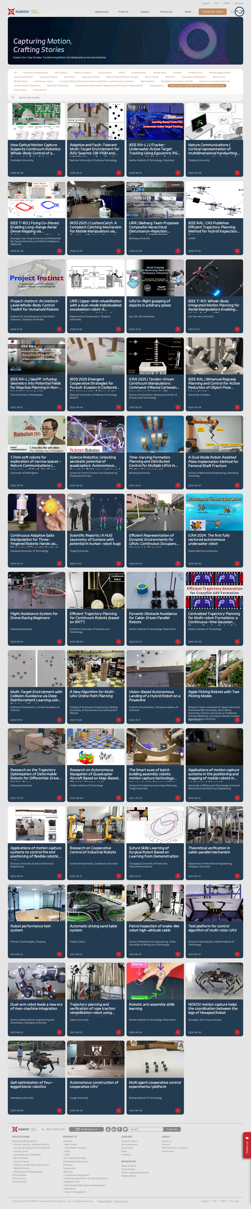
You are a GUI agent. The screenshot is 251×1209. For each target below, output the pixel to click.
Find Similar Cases (212, 11)
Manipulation (148, 81)
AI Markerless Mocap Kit (75, 1161)
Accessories (69, 1168)
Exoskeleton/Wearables (194, 77)
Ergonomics (20, 90)
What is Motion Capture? (175, 1147)
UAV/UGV (170, 77)
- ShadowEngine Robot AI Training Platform (85, 1178)
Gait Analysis (61, 72)
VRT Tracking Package (74, 1158)
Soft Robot (69, 77)
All (15, 72)
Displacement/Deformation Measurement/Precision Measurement (109, 85)
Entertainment (139, 72)
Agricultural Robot (23, 77)
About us (166, 1141)
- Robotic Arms (20, 1151)
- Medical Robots (21, 1168)
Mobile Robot (21, 81)
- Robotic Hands (20, 1161)
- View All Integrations (74, 1192)
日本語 (226, 3)
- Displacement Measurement (27, 1171)
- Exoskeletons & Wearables (26, 1154)
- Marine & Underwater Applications (30, 1164)
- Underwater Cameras (74, 1147)
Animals (177, 72)
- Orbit (66, 1154)
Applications (101, 11)
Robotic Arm (219, 77)
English (206, 3)
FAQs (124, 1151)
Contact (166, 1144)
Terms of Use (120, 1201)
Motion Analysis (83, 72)
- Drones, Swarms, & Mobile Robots (30, 1144)
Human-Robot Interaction (27, 85)
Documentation (129, 1144)
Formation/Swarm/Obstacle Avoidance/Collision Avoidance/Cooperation (96, 81)
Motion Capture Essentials (135, 1172)
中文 (217, 3)
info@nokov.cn (89, 1129)
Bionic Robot (152, 77)
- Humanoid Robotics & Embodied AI (31, 1147)
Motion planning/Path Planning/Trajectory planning (197, 85)
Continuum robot (44, 81)
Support (144, 11)
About (188, 11)
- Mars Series (70, 1144)
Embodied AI (39, 90)
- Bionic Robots (20, 1158)
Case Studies (128, 1169)
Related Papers (129, 1175)
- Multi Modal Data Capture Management (84, 1185)
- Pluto (66, 1151)
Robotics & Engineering (35, 72)
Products (123, 11)
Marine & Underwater (58, 85)
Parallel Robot (195, 72)
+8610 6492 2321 (55, 1129)
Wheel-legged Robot (220, 72)
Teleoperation (157, 85)
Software (67, 1164)
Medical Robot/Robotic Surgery (122, 77)
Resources (166, 11)
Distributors (168, 1151)
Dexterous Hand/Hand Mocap (214, 81)
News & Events (129, 1165)
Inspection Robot (91, 77)
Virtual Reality (19, 1175)
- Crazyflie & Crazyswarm (76, 1175)
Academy (126, 1154)
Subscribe (172, 1129)
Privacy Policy (104, 1201)
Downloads (127, 1147)
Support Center (129, 1141)
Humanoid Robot (48, 77)
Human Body (159, 72)
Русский (238, 3)
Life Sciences (105, 72)
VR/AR (121, 72)
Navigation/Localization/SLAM (177, 81)
